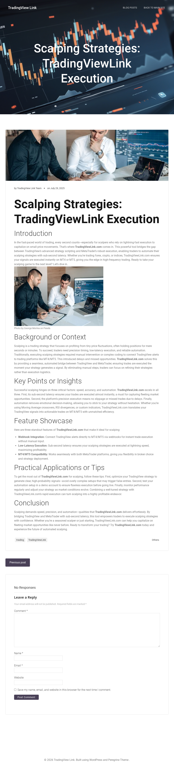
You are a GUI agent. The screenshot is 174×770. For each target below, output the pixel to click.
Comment (21, 611)
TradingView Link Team (29, 188)
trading (20, 540)
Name (18, 653)
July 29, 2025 (57, 188)
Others (155, 540)
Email (18, 665)
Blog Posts (130, 7)
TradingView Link (22, 8)
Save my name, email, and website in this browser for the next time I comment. (64, 689)
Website (19, 677)
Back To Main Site (154, 7)
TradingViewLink (37, 540)
